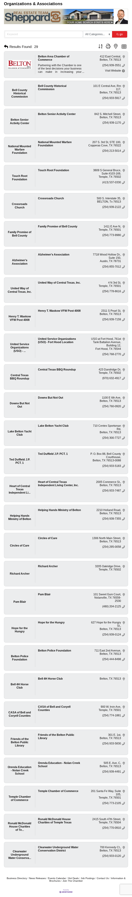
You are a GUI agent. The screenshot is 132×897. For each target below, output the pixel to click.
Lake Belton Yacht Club (53, 425)
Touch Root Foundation (53, 170)
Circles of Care (47, 538)
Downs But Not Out (50, 397)
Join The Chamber (73, 881)
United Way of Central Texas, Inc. (59, 282)
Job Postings (88, 878)
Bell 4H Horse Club (50, 678)
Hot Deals (73, 878)
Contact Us (103, 878)
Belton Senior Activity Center (57, 114)
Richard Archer (48, 566)
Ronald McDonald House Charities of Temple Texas (55, 821)
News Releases (37, 878)
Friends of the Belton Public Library (56, 736)
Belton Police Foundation (54, 650)
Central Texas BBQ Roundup (57, 369)
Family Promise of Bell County (57, 226)
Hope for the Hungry (51, 622)
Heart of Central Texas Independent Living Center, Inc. (58, 483)
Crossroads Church (51, 198)
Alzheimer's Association (53, 254)
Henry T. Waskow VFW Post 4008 (59, 310)
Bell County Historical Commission (52, 87)
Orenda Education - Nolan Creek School (59, 764)
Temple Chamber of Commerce (58, 791)
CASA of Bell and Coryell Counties (54, 708)
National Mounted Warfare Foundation (55, 144)
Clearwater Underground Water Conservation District (58, 849)
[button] (6, 47)
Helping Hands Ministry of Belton (59, 510)
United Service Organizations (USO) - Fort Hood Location (57, 340)
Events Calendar (57, 878)
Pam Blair (44, 594)
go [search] (121, 34)
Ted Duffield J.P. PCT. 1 (53, 453)
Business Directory (17, 878)
